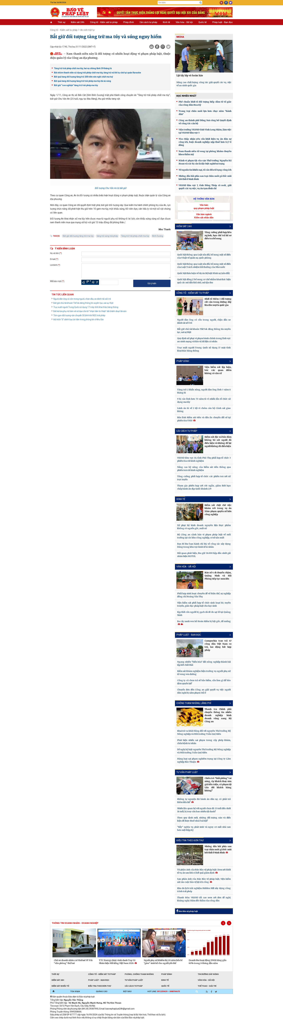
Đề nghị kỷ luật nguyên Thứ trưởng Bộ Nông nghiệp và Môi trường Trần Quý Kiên (204, 751)
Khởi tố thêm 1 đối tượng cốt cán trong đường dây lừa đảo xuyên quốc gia (218, 302)
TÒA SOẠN (75, 991)
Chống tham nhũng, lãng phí (193, 703)
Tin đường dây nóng (208, 974)
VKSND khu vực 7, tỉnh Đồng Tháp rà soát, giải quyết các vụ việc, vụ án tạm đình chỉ (205, 187)
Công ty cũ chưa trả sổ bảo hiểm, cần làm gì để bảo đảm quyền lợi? (204, 682)
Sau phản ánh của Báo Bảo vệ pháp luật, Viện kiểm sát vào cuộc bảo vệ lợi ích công (204, 880)
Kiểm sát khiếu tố (60, 986)
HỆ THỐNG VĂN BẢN (203, 199)
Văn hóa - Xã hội (184, 22)
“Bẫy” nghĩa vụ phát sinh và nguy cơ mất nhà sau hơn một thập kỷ (204, 828)
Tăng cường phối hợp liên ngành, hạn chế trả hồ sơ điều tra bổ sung (218, 235)
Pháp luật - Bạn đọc (222, 22)
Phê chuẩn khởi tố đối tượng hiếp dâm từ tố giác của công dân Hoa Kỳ (205, 103)
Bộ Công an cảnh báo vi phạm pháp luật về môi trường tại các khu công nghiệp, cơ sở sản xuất (204, 536)
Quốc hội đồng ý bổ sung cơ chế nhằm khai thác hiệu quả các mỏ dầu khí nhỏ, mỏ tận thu (204, 281)
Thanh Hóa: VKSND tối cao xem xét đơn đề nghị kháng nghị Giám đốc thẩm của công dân (204, 899)
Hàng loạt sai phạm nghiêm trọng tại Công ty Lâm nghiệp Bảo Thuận (204, 760)
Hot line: (163, 991)
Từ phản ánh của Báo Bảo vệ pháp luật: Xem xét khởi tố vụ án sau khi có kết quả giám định (204, 871)
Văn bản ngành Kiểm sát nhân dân (203, 216)
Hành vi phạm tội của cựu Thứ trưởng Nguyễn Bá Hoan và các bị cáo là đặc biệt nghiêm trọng (205, 162)
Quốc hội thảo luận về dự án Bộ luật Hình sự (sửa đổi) (203, 273)
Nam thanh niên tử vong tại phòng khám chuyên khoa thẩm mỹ (205, 153)
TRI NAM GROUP (59, 1021)
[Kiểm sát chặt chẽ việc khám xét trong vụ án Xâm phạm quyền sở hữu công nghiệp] (189, 512)
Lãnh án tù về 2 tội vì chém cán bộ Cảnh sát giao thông (204, 410)
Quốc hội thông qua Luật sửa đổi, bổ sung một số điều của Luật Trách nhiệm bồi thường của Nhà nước (204, 265)
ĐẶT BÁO (127, 991)
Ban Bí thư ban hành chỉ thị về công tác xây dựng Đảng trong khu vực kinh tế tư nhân (204, 545)
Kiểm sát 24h (77, 22)
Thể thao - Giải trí (207, 986)
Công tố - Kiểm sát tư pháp (104, 22)
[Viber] (163, 46)
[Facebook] (157, 46)
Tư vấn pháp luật (187, 772)
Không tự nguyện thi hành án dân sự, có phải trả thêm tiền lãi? (204, 801)
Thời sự (61, 22)
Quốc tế (202, 22)
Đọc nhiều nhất (186, 95)
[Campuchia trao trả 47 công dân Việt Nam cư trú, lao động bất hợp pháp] (189, 648)
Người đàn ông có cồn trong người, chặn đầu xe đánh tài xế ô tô (82, 299)
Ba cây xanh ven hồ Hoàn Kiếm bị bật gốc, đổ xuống (204, 621)
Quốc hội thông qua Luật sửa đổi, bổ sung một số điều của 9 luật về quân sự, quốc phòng (204, 256)
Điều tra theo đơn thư (190, 840)
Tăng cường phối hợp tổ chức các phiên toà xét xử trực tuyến (204, 478)
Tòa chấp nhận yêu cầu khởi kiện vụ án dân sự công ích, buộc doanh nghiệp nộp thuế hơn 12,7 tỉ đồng (205, 142)
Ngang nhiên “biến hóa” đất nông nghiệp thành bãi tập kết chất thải (204, 663)
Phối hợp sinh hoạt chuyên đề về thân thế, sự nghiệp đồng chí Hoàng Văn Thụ (204, 595)
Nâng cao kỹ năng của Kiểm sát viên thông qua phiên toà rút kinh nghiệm (204, 469)
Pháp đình (128, 22)
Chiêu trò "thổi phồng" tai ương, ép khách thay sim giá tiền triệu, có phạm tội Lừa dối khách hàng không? (218, 784)
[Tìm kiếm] (201, 2)
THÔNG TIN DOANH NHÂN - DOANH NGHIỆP (75, 923)
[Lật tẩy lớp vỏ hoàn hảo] (204, 56)
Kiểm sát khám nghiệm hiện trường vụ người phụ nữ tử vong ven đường (204, 673)
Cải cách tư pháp (148, 22)
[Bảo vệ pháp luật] (71, 12)
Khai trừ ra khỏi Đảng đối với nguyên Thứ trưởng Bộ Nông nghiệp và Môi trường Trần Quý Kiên (204, 732)
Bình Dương (157, 236)
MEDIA (180, 36)
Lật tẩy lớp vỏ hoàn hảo (189, 75)
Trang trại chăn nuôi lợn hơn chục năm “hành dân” (205, 112)
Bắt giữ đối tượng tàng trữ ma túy (78, 236)
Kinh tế (166, 22)
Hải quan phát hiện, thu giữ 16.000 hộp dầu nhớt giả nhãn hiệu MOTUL (204, 555)
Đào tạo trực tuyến (123, 1021)
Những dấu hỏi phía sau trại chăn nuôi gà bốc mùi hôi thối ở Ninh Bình (205, 177)
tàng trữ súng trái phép (107, 236)
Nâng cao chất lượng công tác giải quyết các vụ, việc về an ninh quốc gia (203, 84)
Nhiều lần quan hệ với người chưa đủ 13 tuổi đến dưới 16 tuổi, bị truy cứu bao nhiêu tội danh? (204, 810)
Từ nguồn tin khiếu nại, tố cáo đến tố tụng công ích (205, 170)
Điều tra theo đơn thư (99, 986)
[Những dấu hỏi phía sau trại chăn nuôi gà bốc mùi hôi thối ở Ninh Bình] (189, 855)
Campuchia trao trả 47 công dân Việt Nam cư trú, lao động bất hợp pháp (218, 645)
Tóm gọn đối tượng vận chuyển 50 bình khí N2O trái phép (79, 315)
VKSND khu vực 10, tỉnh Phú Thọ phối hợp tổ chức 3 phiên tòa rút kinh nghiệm (204, 459)
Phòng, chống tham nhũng (139, 974)
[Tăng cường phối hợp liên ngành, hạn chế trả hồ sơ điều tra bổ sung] (189, 240)
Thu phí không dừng (102, 1021)
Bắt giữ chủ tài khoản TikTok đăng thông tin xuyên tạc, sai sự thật (83, 303)
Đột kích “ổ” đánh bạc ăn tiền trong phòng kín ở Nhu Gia (78, 319)
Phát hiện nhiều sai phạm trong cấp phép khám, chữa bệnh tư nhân (204, 742)
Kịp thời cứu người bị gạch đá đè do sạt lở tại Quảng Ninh (204, 613)
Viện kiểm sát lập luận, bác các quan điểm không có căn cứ (218, 370)
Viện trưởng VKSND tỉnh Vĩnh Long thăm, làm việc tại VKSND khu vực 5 (205, 131)
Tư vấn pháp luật (134, 980)
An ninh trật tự (87, 30)
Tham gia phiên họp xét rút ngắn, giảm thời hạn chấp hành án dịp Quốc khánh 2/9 (204, 487)
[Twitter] (168, 46)
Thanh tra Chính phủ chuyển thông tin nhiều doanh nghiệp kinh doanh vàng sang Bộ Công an (218, 715)
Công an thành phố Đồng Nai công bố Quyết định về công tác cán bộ (205, 122)
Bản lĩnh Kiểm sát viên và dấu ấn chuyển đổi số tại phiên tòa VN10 (204, 419)
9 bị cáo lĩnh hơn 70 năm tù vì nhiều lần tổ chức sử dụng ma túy (204, 400)
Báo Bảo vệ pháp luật (188, 911)
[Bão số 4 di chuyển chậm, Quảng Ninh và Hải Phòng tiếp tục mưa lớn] (189, 580)
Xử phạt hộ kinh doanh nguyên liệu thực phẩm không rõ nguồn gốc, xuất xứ (204, 527)
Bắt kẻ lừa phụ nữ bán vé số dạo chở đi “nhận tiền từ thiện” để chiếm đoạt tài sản (89, 311)
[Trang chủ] (53, 991)
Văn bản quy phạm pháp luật (204, 206)
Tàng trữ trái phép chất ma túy (135, 236)
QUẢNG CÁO (101, 991)
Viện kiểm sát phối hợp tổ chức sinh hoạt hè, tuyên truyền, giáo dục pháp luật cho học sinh (204, 604)
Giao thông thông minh (80, 1021)
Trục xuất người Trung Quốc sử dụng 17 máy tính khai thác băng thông (85, 307)
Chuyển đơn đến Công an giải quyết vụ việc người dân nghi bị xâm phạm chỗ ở (204, 691)
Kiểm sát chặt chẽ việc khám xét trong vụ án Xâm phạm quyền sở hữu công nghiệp (218, 510)
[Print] (151, 46)
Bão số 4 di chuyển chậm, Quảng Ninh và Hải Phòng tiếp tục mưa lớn (218, 575)
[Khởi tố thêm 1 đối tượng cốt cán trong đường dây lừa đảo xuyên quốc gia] (189, 306)
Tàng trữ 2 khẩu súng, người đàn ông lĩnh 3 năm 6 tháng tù (204, 391)
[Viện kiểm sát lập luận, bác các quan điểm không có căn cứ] (189, 375)
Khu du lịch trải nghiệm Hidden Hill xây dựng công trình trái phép (204, 890)
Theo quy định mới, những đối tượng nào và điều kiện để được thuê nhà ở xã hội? (204, 819)
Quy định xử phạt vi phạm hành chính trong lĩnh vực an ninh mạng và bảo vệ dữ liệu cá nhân (204, 340)
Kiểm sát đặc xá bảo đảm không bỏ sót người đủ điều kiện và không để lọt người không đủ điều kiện (218, 441)
